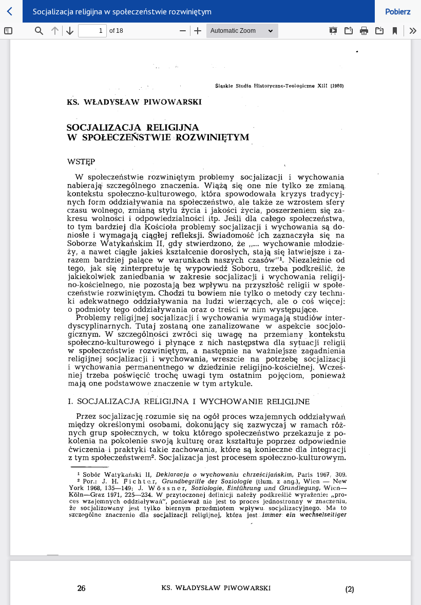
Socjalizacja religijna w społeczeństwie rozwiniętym (122, 11)
